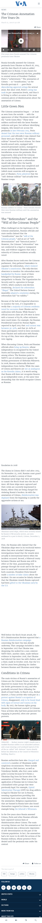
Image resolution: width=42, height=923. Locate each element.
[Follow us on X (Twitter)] (8, 887)
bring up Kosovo (21, 347)
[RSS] (24, 887)
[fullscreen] (38, 50)
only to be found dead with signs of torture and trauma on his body (20, 703)
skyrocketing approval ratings (14, 87)
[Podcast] (29, 887)
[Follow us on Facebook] (3, 887)
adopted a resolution (19, 293)
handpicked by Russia (10, 274)
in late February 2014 (19, 130)
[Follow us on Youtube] (14, 887)
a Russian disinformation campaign (20, 638)
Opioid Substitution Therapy (17, 788)
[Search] (35, 920)
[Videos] (16, 920)
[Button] (37, 27)
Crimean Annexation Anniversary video (21, 33)
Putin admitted (23, 174)
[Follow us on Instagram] (19, 887)
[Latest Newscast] (6, 920)
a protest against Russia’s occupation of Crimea (20, 697)
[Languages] (26, 920)
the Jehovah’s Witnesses (26, 809)
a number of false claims (18, 575)
